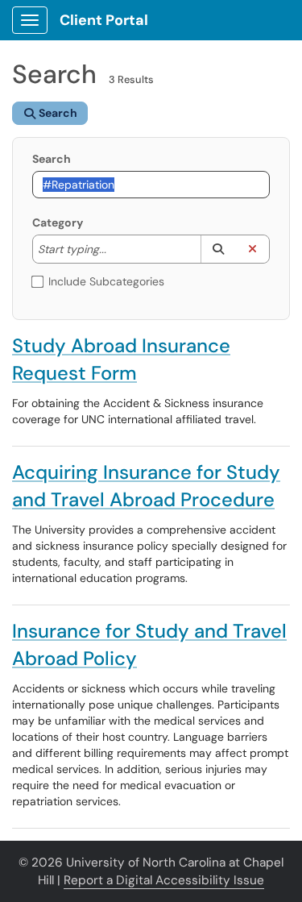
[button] (218, 249)
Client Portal (104, 20)
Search (51, 159)
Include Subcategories (106, 281)
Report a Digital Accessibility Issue (164, 880)
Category (57, 222)
